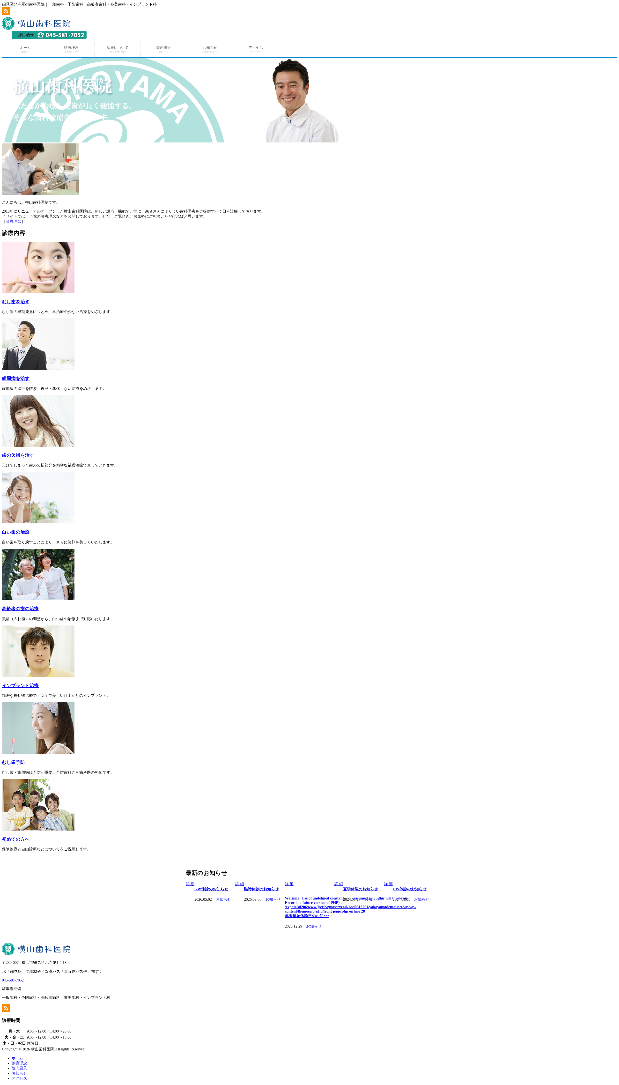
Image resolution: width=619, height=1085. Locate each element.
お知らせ (210, 49)
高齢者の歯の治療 (20, 608)
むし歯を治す (15, 301)
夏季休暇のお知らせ (311, 889)
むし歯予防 (13, 762)
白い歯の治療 (15, 532)
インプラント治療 (20, 685)
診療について (117, 49)
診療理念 (71, 49)
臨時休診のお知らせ (211, 889)
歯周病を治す (15, 378)
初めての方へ (15, 839)
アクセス (256, 49)
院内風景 (163, 49)
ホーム (25, 49)
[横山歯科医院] (37, 28)
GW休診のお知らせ (360, 889)
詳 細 (190, 884)
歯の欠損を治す (18, 455)
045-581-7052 (13, 980)
